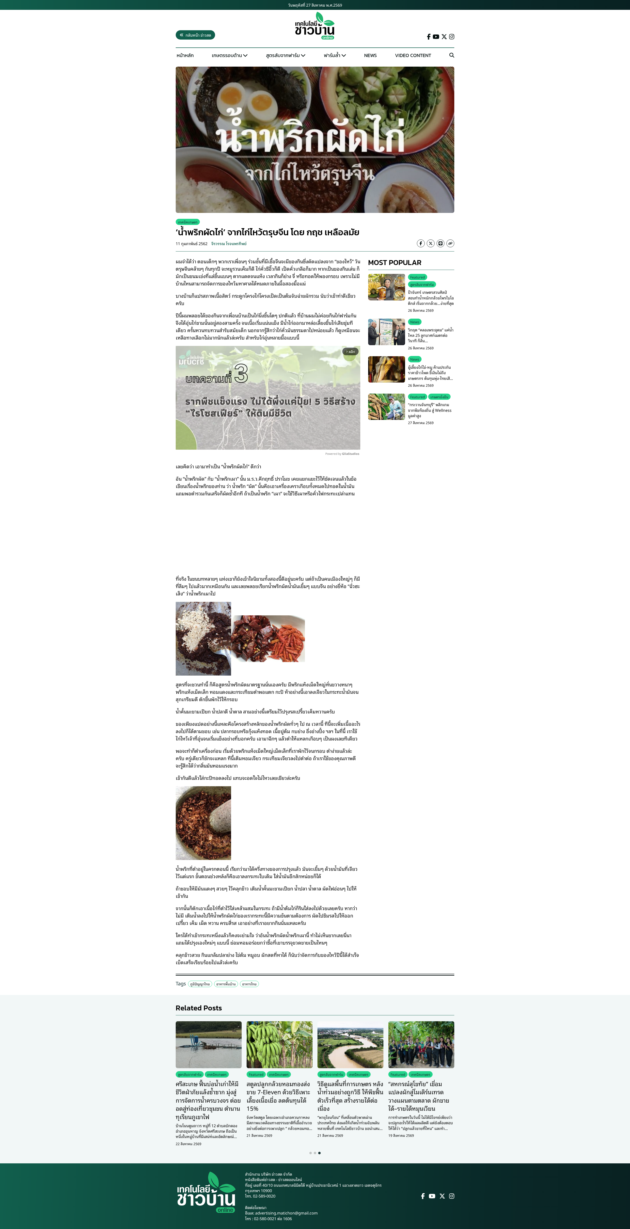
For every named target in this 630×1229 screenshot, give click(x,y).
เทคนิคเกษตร (188, 222)
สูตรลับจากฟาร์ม (283, 55)
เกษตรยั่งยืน (439, 397)
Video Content (413, 55)
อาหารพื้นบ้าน (226, 984)
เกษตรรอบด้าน (227, 55)
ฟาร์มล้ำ (332, 55)
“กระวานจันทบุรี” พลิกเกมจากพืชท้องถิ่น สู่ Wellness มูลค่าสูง (430, 410)
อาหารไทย (249, 984)
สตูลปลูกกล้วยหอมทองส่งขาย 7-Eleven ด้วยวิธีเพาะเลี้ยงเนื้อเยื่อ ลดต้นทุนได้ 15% (278, 1096)
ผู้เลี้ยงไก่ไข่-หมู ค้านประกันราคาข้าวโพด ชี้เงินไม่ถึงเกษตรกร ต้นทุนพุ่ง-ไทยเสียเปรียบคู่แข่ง (430, 375)
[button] (310, 1153)
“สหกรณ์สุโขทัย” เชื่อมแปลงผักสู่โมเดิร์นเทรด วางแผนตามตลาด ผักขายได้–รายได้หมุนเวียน (418, 1096)
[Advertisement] (268, 532)
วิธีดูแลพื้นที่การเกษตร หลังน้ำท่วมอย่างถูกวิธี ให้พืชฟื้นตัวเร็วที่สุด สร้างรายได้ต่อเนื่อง (350, 1096)
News (370, 55)
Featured (417, 277)
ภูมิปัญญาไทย (200, 984)
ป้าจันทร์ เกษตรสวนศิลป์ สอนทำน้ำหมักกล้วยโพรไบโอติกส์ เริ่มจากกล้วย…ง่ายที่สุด (431, 298)
